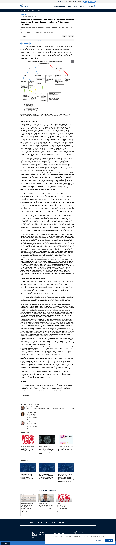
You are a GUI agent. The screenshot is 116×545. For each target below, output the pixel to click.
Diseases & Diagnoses (60, 6)
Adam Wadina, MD (30, 421)
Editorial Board (50, 522)
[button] (24, 395)
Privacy (23, 522)
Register (5, 543)
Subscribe (79, 1)
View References (25, 43)
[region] (80, 539)
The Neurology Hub (69, 1)
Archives (90, 6)
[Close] (112, 536)
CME (75, 6)
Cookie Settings (99, 540)
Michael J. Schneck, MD (32, 406)
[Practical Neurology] (26, 6)
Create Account (91, 1)
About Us (62, 522)
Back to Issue (23, 14)
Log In (85, 1)
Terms (31, 522)
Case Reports (83, 6)
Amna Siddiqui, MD (31, 412)
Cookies (39, 522)
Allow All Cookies (109, 540)
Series (69, 6)
